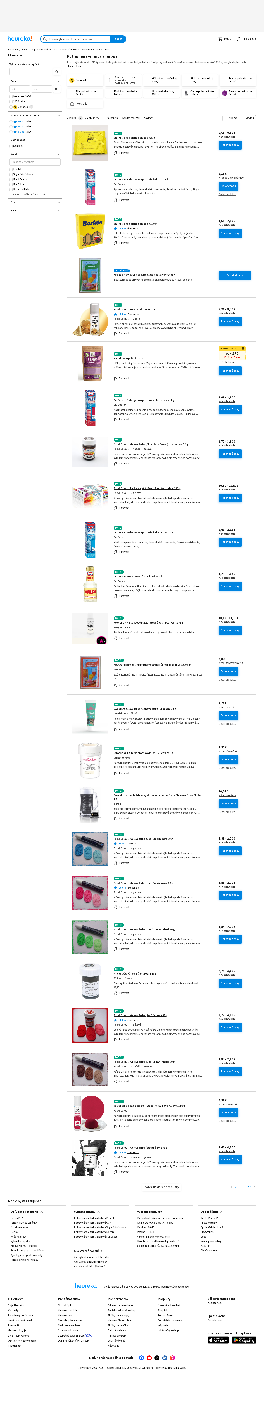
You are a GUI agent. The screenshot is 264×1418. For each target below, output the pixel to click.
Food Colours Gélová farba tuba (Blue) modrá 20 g (143, 839)
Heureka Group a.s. (115, 1368)
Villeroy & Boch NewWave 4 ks (154, 1236)
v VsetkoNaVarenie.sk (231, 663)
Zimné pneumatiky (211, 1241)
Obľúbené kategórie (24, 1212)
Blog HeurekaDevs (18, 1336)
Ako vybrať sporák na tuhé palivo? (92, 1257)
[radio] (11, 121)
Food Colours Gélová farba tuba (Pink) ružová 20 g (143, 883)
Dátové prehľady (117, 1330)
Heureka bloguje (17, 1330)
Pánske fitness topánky (24, 1223)
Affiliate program (117, 1336)
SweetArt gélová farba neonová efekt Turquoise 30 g (145, 709)
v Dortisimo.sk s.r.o (229, 707)
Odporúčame (210, 1212)
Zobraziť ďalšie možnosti (26, 194)
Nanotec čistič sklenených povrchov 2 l (158, 1241)
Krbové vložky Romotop (24, 1246)
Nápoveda (113, 1346)
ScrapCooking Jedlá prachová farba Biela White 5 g (143, 753)
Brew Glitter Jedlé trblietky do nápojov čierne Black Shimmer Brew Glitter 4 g (161, 805)
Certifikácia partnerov (170, 1320)
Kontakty (13, 1310)
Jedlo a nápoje (28, 49)
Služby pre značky (118, 1325)
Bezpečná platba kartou (71, 1336)
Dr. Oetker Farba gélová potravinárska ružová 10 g (143, 179)
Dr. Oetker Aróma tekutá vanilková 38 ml (138, 577)
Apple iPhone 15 (210, 1218)
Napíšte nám (215, 1303)
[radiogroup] (35, 127)
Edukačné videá (116, 1341)
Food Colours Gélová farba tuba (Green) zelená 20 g (144, 929)
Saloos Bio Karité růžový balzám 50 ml (158, 1246)
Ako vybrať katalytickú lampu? (90, 1262)
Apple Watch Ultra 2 (212, 1227)
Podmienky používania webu (170, 1368)
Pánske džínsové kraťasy (24, 1260)
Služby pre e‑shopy (118, 1315)
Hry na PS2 (17, 1218)
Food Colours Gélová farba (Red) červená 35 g (141, 1015)
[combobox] (75, 39)
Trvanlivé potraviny (48, 49)
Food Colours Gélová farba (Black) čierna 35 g (140, 1148)
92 (249, 1187)
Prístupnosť (14, 1346)
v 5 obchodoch (227, 225)
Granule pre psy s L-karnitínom (27, 1250)
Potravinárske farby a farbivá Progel (94, 1218)
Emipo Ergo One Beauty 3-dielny (155, 1223)
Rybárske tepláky (20, 1241)
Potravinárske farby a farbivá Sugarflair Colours (100, 1227)
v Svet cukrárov (227, 795)
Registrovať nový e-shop (121, 1310)
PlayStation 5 (208, 1232)
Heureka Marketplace (120, 1320)
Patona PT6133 (145, 1232)
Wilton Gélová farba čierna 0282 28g (135, 974)
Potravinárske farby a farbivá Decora (94, 1232)
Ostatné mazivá (19, 1227)
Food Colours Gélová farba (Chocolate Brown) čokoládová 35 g (151, 444)
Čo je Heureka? (16, 1305)
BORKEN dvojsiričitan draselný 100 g (135, 224)
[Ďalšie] (254, 1187)
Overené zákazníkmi (169, 1305)
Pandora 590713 (145, 1227)
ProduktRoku (165, 1315)
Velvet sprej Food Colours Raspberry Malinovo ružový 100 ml (149, 1106)
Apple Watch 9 (209, 1223)
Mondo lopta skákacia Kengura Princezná (160, 1218)
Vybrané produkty (149, 1212)
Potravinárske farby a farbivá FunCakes (95, 1236)
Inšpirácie (163, 1325)
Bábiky (14, 1232)
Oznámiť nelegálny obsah (22, 1341)
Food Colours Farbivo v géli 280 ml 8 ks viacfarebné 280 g (147, 488)
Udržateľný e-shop (168, 1330)
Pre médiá (13, 1325)
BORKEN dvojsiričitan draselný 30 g (134, 138)
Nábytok (205, 1246)
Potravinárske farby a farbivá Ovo (92, 1223)
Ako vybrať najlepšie (88, 1251)
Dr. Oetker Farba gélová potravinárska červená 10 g (144, 400)
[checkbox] (11, 96)
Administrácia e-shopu (120, 1305)
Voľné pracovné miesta (20, 1320)
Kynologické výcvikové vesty (27, 1255)
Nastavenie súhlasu (69, 1325)
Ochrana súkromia (68, 1330)
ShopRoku (163, 1310)
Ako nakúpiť (64, 1305)
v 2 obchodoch (227, 137)
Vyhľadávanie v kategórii (24, 64)
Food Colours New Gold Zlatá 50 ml (135, 310)
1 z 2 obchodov (227, 362)
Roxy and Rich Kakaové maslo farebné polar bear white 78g (148, 623)
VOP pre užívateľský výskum (73, 1341)
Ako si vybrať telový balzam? (89, 1266)
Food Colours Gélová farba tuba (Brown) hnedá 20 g (144, 1062)
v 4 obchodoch (227, 313)
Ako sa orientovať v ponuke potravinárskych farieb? (144, 275)
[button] (30, 71)
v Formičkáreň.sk (228, 751)
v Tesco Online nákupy (231, 178)
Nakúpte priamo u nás (70, 1320)
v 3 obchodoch (227, 490)
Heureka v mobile (67, 1310)
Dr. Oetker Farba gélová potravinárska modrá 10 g (143, 532)
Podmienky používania (20, 1315)
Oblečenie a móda (210, 1250)
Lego (203, 1236)
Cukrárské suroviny (69, 49)
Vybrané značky (84, 1212)
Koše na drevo (19, 1236)
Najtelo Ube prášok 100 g (128, 358)
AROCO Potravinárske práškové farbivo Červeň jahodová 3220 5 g (152, 665)
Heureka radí (65, 1315)
